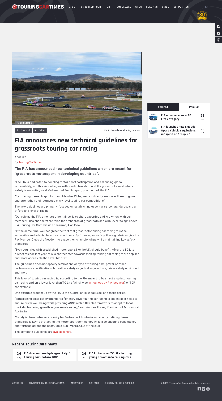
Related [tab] (163, 107)
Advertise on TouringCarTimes (47, 383)
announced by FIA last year (106, 282)
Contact (94, 383)
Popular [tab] (194, 107)
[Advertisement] (111, 26)
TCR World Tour (90, 7)
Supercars (124, 7)
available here (62, 331)
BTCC (72, 7)
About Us (17, 383)
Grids (165, 7)
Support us (181, 7)
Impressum (77, 383)
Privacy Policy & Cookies (119, 383)
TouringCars (24, 123)
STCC (138, 7)
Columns (152, 7)
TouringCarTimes (30, 162)
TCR (108, 7)
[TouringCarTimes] (38, 6)
